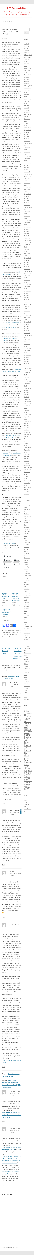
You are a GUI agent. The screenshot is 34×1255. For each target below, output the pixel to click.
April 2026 (26, 50)
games (26, 560)
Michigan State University (27, 611)
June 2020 (26, 231)
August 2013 (27, 454)
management (27, 595)
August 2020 (27, 227)
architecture (27, 516)
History (26, 578)
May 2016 (26, 361)
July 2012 (26, 489)
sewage (26, 675)
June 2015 (26, 392)
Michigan (26, 606)
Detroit (26, 538)
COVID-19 (26, 534)
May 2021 (26, 200)
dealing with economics (9, 327)
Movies (26, 620)
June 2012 (26, 492)
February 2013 (28, 467)
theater (26, 684)
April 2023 (26, 139)
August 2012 (27, 487)
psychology (27, 646)
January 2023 (27, 145)
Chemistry (27, 529)
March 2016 (27, 366)
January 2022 (27, 176)
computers (27, 531)
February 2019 (28, 271)
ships (30, 781)
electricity (26, 547)
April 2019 (26, 267)
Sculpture (26, 673)
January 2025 (27, 88)
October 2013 (27, 447)
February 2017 (28, 335)
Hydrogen (27, 580)
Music (25, 622)
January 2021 (27, 209)
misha (12, 872)
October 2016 (27, 348)
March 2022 (27, 172)
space (25, 677)
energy (27, 734)
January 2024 (27, 116)
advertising (27, 505)
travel (25, 692)
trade (25, 786)
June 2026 (26, 46)
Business (26, 527)
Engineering (27, 553)
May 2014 (26, 428)
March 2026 (27, 53)
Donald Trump (27, 722)
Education (18, 630)
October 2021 (27, 187)
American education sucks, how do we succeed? (6, 611)
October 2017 (27, 315)
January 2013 (27, 470)
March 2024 (27, 112)
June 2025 (26, 79)
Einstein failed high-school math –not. (6, 595)
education (5, 634)
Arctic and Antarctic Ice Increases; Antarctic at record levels (16, 596)
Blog (25, 525)
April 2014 (26, 430)
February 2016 (28, 368)
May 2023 (26, 136)
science (26, 781)
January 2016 (27, 370)
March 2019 (27, 269)
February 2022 (28, 174)
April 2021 (26, 203)
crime (25, 536)
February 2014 (28, 434)
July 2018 (26, 293)
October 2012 (27, 481)
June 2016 (26, 359)
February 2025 (28, 86)
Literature (26, 589)
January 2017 (27, 337)
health (26, 569)
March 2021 (27, 205)
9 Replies (4, 38)
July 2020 (26, 229)
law (25, 586)
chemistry (28, 713)
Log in (25, 800)
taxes (28, 784)
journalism (27, 584)
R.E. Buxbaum (14, 810)
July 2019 (26, 260)
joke (26, 760)
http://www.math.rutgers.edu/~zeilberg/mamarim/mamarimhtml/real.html (11, 1115)
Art (25, 518)
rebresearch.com (7, 21)
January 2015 (27, 403)
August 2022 (27, 163)
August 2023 (27, 130)
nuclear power (28, 626)
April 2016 (26, 364)
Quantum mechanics (27, 776)
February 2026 (28, 55)
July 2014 (26, 423)
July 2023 (26, 132)
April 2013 (26, 463)
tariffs (25, 784)
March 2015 (27, 399)
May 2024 (26, 108)
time (25, 690)
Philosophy (27, 633)
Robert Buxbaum (9, 543)
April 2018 (26, 300)
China (26, 715)
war (25, 695)
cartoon (26, 712)
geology (26, 562)
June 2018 (26, 295)
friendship (27, 558)
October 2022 (27, 156)
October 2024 (27, 99)
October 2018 (27, 284)
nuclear (26, 767)
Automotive (27, 522)
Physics (8, 632)
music (25, 624)
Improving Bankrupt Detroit (6, 650)
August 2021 (27, 194)
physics (14, 634)
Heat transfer (27, 575)
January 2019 (27, 273)
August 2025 (27, 75)
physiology (27, 637)
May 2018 (26, 297)
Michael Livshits (15, 1091)
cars (26, 710)
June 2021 (26, 198)
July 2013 (26, 456)
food (25, 739)
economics (27, 542)
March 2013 (27, 465)
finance (5, 453)
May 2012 (26, 494)
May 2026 (26, 48)
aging (25, 507)
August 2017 (27, 322)
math (3, 632)
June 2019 (26, 262)
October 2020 (27, 220)
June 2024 (26, 105)
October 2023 (27, 128)
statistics (28, 782)
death (29, 718)
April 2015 (26, 397)
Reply (3, 803)
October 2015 (27, 381)
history (27, 750)
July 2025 (26, 77)
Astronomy (27, 520)
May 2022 (26, 167)
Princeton (26, 644)
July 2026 (26, 44)
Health (26, 571)
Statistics (26, 679)
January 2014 (27, 436)
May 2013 (26, 461)
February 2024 (28, 114)
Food (25, 556)
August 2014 (27, 421)
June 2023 (26, 134)
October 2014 (27, 414)
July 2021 (26, 196)
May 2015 (26, 395)
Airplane (26, 514)
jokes (25, 582)
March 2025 (27, 83)
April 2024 (26, 110)
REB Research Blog (17, 8)
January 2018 (27, 304)
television (26, 681)
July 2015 (26, 390)
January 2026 (27, 57)
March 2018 (27, 302)
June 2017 (26, 326)
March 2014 (27, 432)
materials (26, 597)
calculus (18, 632)
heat (25, 748)
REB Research (27, 778)
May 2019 (26, 264)
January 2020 (27, 242)
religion (26, 657)
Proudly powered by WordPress (10, 1247)
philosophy (27, 768)
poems (26, 639)
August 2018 (27, 291)
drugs (25, 540)
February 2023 (28, 143)
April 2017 (26, 331)
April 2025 (26, 81)
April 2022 (26, 169)
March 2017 (27, 333)
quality (26, 650)
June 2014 (26, 425)
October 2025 (27, 68)
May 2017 (26, 328)
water (25, 697)
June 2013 (26, 458)
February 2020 (28, 240)
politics (26, 642)
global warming (27, 741)
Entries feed (27, 802)
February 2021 (28, 207)
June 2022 (26, 165)
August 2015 (27, 388)
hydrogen (26, 755)
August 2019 (27, 258)
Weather (26, 699)
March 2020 (27, 238)
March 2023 (27, 141)
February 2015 (28, 401)
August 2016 (27, 355)
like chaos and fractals (12, 323)
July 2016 (26, 357)
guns (25, 743)
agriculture (27, 509)
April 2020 (26, 236)
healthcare (27, 573)
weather (26, 789)
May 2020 (26, 233)
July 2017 (26, 324)
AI (24, 511)
